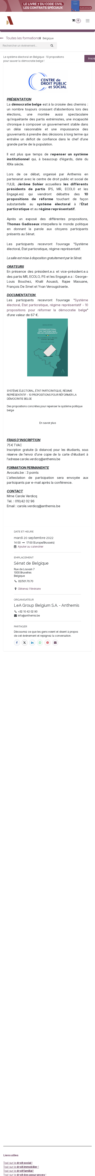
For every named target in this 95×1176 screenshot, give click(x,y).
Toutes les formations (22, 38)
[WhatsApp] (40, 643)
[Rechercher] (52, 45)
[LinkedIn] (32, 643)
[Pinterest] (47, 643)
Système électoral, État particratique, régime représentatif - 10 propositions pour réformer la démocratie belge (47, 305)
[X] (25, 643)
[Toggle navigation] (88, 20)
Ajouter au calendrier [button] (30, 546)
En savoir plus (47, 423)
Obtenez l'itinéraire (29, 588)
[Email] (55, 643)
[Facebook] (17, 643)
